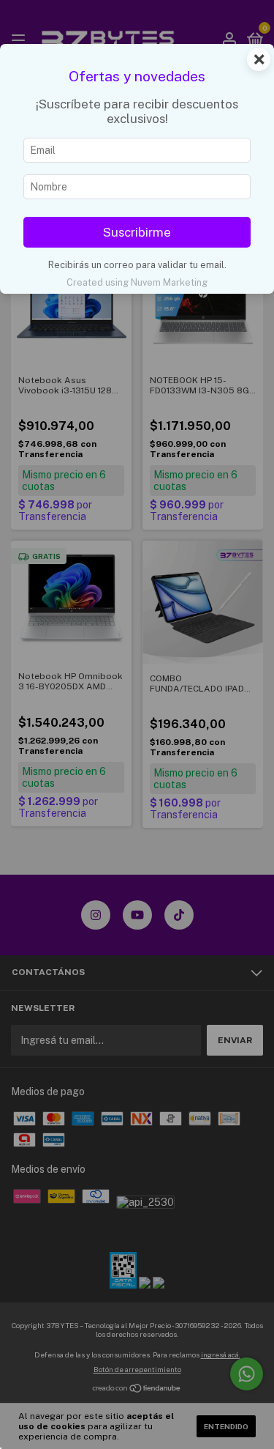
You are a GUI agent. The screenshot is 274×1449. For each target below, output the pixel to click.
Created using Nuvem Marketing (137, 282)
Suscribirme (137, 232)
